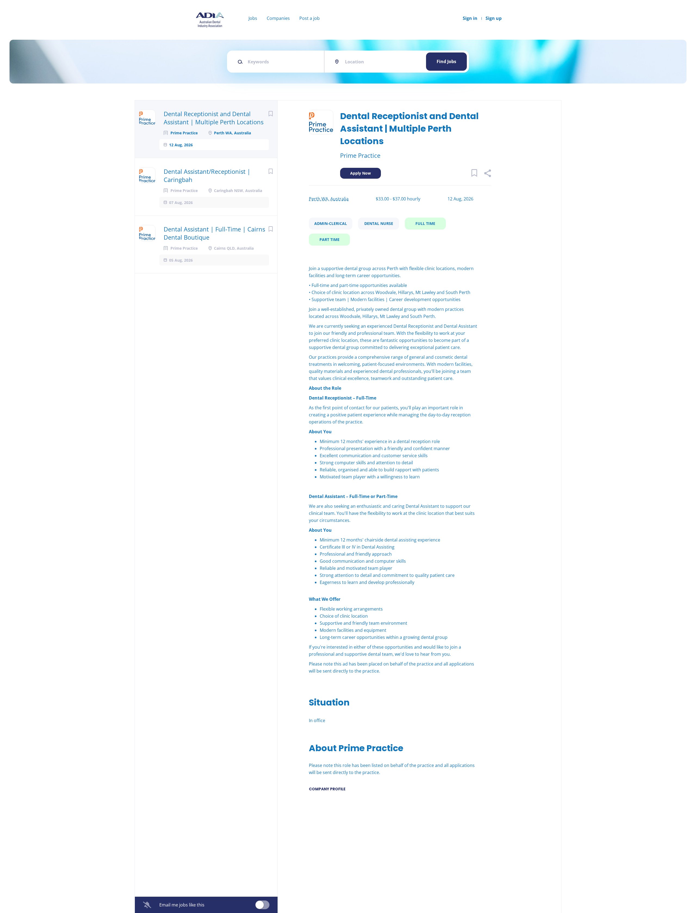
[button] (487, 174)
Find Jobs (446, 61)
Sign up (494, 18)
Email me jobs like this (181, 905)
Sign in (470, 18)
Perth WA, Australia (329, 199)
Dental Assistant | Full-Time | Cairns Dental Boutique (214, 233)
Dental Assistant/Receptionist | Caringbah (207, 175)
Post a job (309, 18)
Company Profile (327, 789)
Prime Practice (360, 155)
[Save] (270, 113)
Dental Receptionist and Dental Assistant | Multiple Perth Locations (213, 118)
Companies (278, 18)
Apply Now (360, 173)
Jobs (252, 18)
